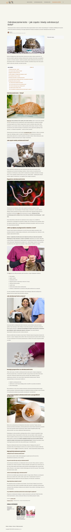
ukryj (32, 67)
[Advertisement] (35, 11)
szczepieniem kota (28, 132)
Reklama (7, 526)
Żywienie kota (47, 2)
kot (9, 273)
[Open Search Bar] (63, 2)
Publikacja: (14, 33)
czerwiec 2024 (12, 498)
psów (18, 213)
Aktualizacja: (21, 33)
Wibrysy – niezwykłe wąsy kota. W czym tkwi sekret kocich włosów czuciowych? (21, 518)
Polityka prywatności (19, 526)
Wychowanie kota (38, 2)
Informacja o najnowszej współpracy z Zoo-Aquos (10, 508)
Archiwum (14, 526)
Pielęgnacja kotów (56, 2)
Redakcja (10, 526)
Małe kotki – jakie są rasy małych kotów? (30, 517)
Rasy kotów (29, 2)
